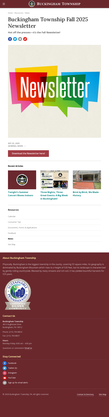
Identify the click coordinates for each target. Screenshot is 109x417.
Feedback (12, 233)
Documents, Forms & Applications (22, 227)
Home (10, 13)
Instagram (12, 372)
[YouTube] (5, 378)
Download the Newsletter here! (28, 153)
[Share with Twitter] (15, 39)
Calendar (12, 216)
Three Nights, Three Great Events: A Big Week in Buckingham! (54, 195)
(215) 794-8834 (15, 332)
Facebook (12, 363)
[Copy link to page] (25, 39)
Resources (19, 13)
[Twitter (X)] (5, 368)
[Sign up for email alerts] (5, 383)
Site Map (11, 244)
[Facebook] (5, 363)
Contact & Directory (85, 394)
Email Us (28, 348)
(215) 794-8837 (13, 335)
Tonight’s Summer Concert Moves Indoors (20, 194)
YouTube (12, 377)
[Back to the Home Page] (54, 4)
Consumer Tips (14, 222)
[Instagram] (5, 373)
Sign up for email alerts (18, 382)
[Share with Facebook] (10, 39)
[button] (4, 4)
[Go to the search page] (104, 4)
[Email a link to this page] (20, 39)
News (27, 13)
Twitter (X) (12, 368)
